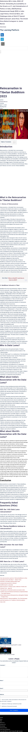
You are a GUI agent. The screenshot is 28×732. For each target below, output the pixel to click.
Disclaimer (2, 726)
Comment (3, 665)
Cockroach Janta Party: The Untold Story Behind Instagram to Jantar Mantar (14, 21)
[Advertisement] (14, 70)
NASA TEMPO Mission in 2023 (7, 654)
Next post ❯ (3, 646)
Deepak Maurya (3, 101)
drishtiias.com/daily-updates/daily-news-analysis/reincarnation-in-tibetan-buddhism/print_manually (10, 583)
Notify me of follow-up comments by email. (12, 703)
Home (1, 717)
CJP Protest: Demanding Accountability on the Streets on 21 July (13, 3)
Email (2, 688)
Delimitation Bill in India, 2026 (10, 1)
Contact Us (3, 724)
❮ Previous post (4, 637)
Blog (1, 719)
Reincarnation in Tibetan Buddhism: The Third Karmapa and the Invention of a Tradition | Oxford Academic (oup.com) (13, 600)
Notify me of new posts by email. (9, 706)
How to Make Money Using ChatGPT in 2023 (10, 644)
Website (2, 694)
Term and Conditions (5, 729)
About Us (2, 722)
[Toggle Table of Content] (13, 142)
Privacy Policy (3, 727)
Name (2, 680)
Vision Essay (3, 26)
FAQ (1, 720)
